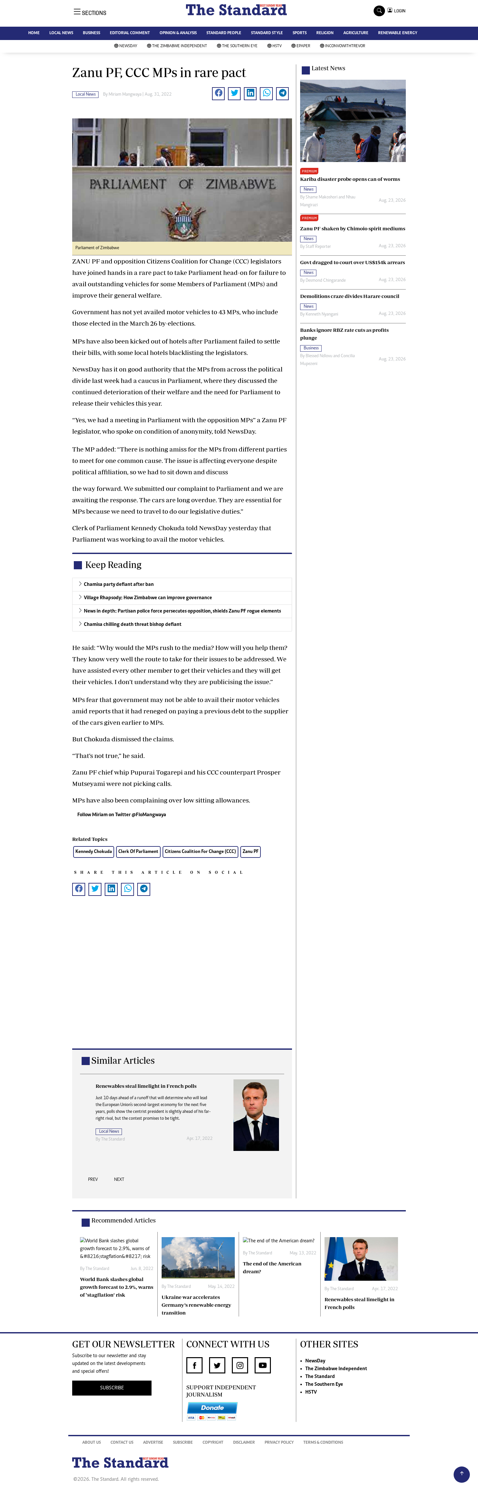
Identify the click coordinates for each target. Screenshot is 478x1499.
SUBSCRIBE (112, 1388)
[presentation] (93, 1181)
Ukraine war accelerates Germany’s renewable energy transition (196, 1305)
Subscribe (183, 1443)
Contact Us (122, 1443)
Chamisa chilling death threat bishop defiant (132, 624)
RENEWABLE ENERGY (397, 33)
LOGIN (398, 11)
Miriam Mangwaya (125, 94)
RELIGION (325, 33)
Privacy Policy (279, 1443)
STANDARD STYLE (267, 33)
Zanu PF (251, 851)
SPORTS (300, 33)
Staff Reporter (318, 247)
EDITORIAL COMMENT (130, 33)
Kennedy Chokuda (93, 851)
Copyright (213, 1443)
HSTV (277, 46)
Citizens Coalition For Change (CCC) (200, 851)
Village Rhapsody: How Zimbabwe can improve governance (148, 598)
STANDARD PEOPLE (223, 33)
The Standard (320, 1376)
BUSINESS (91, 33)
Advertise (153, 1443)
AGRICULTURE (355, 33)
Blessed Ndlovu (319, 356)
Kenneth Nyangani (322, 314)
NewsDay (128, 46)
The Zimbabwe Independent (179, 46)
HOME (34, 33)
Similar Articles (123, 1060)
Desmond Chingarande (326, 280)
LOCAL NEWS (61, 33)
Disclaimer (244, 1443)
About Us (91, 1443)
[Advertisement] (182, 982)
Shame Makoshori (322, 197)
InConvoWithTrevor (345, 46)
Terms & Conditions (323, 1443)
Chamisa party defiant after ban (119, 584)
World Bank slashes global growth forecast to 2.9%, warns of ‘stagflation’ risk (116, 1287)
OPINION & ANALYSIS (178, 33)
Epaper (303, 46)
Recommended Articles (123, 1220)
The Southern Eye (240, 46)
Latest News (328, 68)
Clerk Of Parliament (138, 851)
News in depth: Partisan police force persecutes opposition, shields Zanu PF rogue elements (182, 611)
